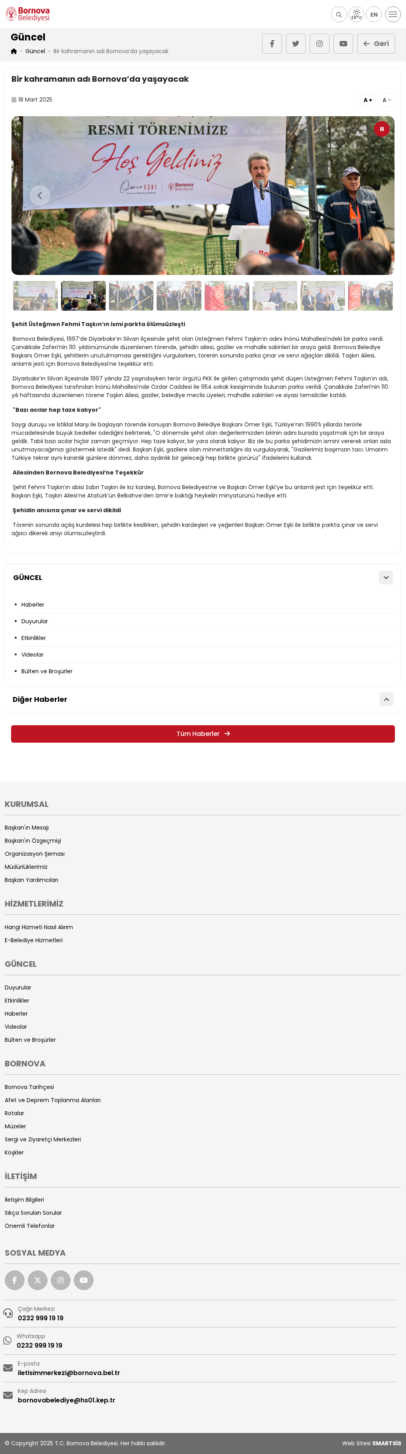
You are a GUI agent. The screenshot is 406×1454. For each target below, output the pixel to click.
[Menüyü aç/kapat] (393, 14)
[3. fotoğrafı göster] (131, 296)
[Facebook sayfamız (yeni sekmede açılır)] (272, 44)
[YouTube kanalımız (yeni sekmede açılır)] (343, 44)
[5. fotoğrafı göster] (227, 296)
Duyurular (34, 621)
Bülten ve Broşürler (47, 671)
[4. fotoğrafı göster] (179, 296)
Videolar (32, 655)
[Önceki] (40, 195)
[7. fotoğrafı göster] (323, 296)
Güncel (35, 51)
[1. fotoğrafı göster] (35, 296)
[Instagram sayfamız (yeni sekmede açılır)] (319, 44)
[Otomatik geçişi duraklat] (382, 129)
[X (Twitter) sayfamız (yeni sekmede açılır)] (296, 44)
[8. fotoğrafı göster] (370, 296)
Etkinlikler (33, 638)
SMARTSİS (386, 1443)
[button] (339, 14)
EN (374, 15)
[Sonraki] (366, 195)
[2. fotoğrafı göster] (83, 296)
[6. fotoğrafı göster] (275, 296)
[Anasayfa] (28, 14)
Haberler (32, 605)
